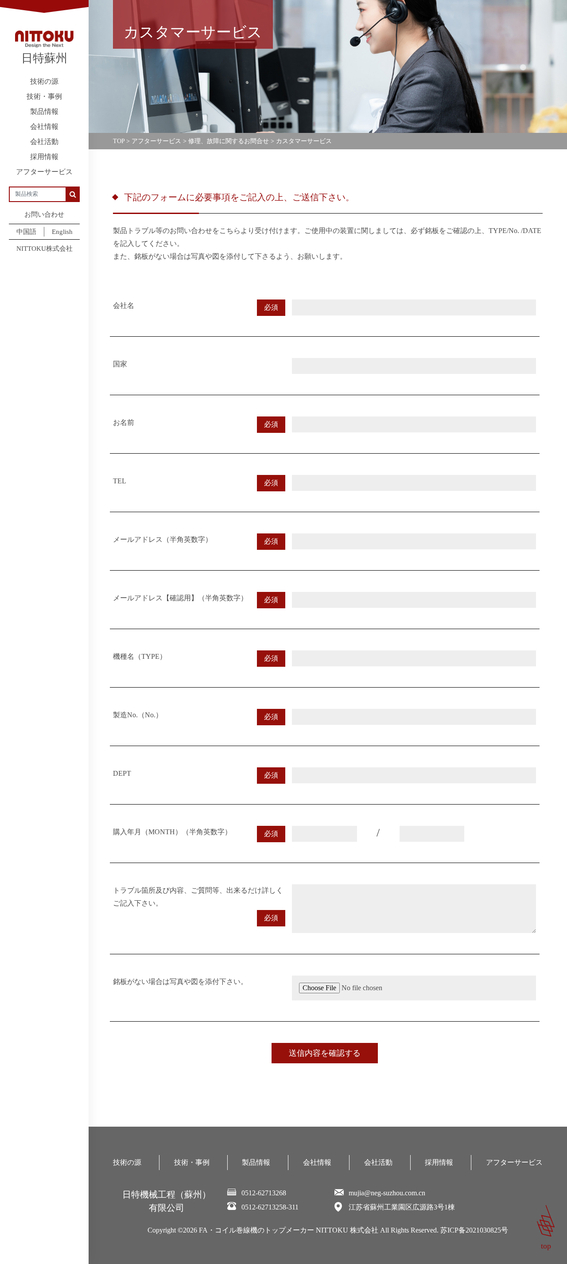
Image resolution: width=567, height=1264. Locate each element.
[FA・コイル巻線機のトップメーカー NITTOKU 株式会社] (44, 39)
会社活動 (44, 141)
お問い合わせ (44, 214)
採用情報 (44, 156)
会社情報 (44, 126)
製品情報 (44, 111)
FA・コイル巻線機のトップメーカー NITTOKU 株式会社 (288, 1230)
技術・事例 (44, 96)
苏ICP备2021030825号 (474, 1230)
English (62, 231)
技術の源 (44, 81)
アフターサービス (44, 171)
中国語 (26, 231)
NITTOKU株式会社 (44, 248)
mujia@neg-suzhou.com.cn (387, 1193)
